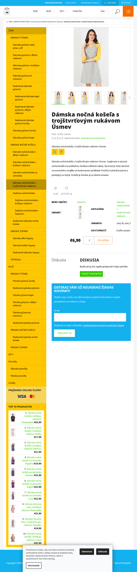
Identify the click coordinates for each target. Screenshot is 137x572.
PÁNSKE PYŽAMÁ (19, 274)
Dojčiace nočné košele (24, 193)
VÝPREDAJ (16, 259)
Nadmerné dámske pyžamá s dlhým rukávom (24, 110)
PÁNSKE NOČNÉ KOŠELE (23, 330)
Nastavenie (33, 565)
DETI (10, 354)
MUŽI (11, 266)
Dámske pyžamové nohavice (22, 77)
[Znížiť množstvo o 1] (92, 242)
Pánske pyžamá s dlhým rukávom (25, 304)
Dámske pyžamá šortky (24, 130)
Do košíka (103, 240)
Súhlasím (102, 551)
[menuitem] (37, 11)
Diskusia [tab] (59, 260)
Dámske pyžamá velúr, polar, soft (24, 46)
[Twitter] (55, 152)
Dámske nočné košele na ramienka (25, 174)
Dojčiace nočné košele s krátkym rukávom (27, 202)
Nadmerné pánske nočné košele (25, 338)
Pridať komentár (91, 274)
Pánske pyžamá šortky (24, 281)
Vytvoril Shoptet (123, 563)
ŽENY (11, 30)
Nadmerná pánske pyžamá (26, 288)
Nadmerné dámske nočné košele (25, 222)
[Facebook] (61, 152)
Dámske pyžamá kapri (24, 137)
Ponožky (12, 361)
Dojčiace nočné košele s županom (27, 212)
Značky (11, 383)
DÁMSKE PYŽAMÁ (19, 37)
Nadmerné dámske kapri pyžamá (27, 98)
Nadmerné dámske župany (26, 252)
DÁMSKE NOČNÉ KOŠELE (23, 144)
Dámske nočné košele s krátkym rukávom (24, 164)
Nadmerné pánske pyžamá (26, 323)
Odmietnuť (87, 551)
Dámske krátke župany (24, 245)
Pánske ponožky (18, 376)
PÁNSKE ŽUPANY (19, 347)
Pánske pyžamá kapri (23, 295)
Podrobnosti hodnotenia (93, 138)
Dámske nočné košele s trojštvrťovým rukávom (24, 184)
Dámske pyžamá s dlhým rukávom (25, 56)
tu (54, 558)
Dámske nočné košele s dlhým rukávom (24, 153)
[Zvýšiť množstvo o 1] (92, 238)
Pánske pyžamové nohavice (22, 314)
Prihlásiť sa (64, 333)
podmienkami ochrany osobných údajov (103, 325)
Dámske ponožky (19, 368)
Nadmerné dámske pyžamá (22, 87)
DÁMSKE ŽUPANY (19, 231)
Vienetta (81, 202)
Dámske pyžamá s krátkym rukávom (26, 67)
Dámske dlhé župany (23, 238)
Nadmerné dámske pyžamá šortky (24, 122)
